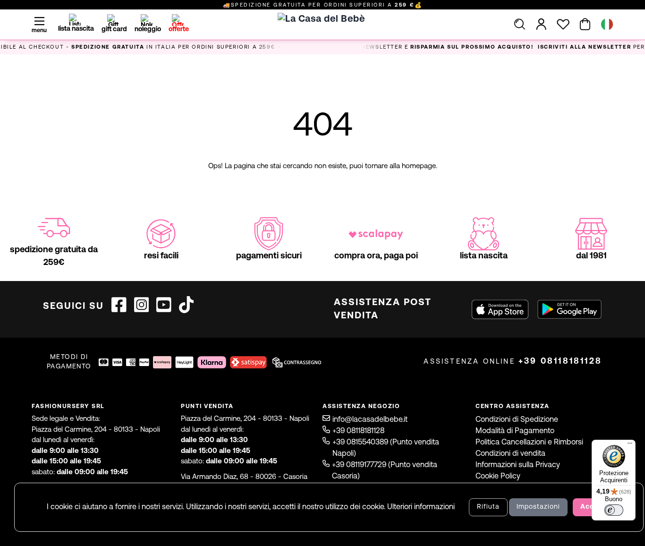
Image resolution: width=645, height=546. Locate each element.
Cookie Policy (497, 476)
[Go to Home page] (322, 36)
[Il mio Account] (541, 24)
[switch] (613, 510)
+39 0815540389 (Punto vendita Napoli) (385, 448)
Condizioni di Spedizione (516, 420)
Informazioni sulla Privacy (517, 465)
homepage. (419, 166)
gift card (114, 29)
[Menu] (630, 445)
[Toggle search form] (520, 24)
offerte (179, 29)
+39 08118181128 (560, 362)
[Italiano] (607, 24)
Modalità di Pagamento (514, 431)
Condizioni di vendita (510, 454)
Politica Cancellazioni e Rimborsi (529, 442)
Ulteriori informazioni (421, 507)
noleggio (148, 29)
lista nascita (76, 29)
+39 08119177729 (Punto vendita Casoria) (384, 470)
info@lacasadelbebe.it (369, 420)
